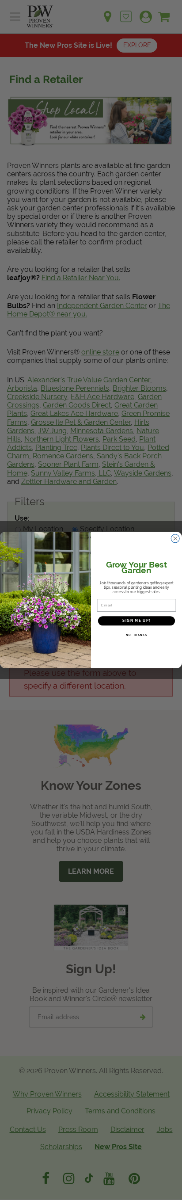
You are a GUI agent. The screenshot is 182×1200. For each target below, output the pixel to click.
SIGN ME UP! (136, 620)
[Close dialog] (175, 538)
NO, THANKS (137, 634)
